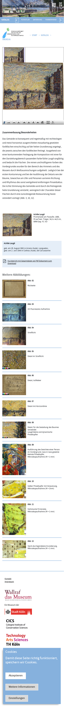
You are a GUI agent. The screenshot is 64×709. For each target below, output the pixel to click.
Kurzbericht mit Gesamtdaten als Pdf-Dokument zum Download (30, 262)
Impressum (9, 581)
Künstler (25, 19)
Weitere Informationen (22, 687)
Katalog (5, 20)
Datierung (37, 19)
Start (34, 35)
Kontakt (8, 578)
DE (60, 4)
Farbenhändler (52, 19)
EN (60, 6)
